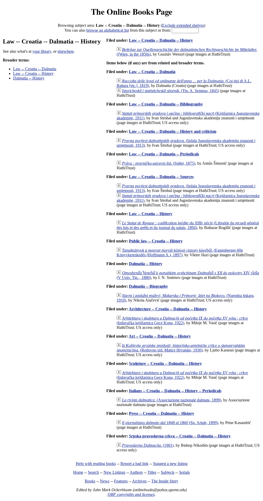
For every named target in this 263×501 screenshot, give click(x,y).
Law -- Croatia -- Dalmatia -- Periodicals (164, 154)
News (104, 481)
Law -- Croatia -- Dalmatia (34, 69)
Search (93, 472)
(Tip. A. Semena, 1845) (170, 91)
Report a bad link (134, 463)
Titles (151, 472)
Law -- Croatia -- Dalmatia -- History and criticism (172, 131)
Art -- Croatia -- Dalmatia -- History (160, 336)
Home (78, 472)
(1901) (148, 445)
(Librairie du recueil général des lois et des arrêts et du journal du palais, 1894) (188, 225)
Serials (184, 472)
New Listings (114, 472)
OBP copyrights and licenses (131, 494)
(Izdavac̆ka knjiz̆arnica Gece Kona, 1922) (182, 320)
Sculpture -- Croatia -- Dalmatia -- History (165, 363)
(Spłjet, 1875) (158, 163)
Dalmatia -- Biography (148, 286)
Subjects (167, 472)
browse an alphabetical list (107, 30)
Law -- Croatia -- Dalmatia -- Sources (161, 176)
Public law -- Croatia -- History (156, 241)
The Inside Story (164, 481)
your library (41, 51)
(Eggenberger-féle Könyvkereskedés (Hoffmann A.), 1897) (180, 252)
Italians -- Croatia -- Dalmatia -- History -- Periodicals (175, 391)
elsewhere (66, 51)
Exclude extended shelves (183, 25)
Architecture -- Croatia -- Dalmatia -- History (168, 309)
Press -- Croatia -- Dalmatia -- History (161, 413)
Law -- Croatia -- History (33, 73)
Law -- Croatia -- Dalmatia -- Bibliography (166, 104)
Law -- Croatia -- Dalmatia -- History (161, 40)
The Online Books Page (131, 11)
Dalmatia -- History (28, 78)
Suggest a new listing (170, 463)
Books (90, 481)
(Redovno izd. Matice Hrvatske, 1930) (181, 347)
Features (121, 481)
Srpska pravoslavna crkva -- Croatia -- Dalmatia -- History (180, 436)
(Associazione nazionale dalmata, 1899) (171, 400)
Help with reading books (96, 463)
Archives (139, 481)
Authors (136, 472)
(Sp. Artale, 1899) (170, 422)
